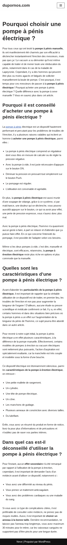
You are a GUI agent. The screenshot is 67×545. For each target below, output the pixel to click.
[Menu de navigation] (61, 5)
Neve (19, 541)
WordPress (44, 541)
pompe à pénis (13, 126)
